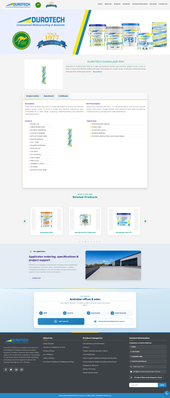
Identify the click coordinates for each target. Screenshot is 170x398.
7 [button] (97, 242)
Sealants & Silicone (90, 365)
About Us (108, 4)
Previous (25, 221)
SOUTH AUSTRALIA (139, 361)
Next (145, 221)
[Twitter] (11, 369)
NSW (134, 347)
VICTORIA (135, 351)
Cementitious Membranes (93, 344)
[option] (46, 221)
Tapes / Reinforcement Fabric (95, 351)
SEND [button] (162, 385)
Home (100, 4)
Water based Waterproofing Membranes (100, 358)
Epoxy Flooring (89, 369)
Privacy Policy (49, 351)
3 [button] (85, 242)
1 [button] (79, 242)
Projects (117, 4)
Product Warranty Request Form (148, 377)
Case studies (48, 344)
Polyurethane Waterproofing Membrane (100, 362)
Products (126, 4)
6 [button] (94, 242)
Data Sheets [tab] (49, 96)
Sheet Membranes (90, 373)
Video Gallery (48, 358)
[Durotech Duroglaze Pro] (43, 74)
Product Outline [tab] (32, 96)
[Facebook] (6, 369)
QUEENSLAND (137, 356)
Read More (97, 72)
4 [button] (88, 242)
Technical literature (140, 4)
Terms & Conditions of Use (54, 347)
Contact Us (163, 4)
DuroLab (153, 4)
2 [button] (82, 242)
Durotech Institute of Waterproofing (58, 362)
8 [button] (100, 242)
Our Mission (48, 354)
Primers (86, 347)
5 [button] (91, 242)
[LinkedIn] (16, 369)
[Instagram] (21, 369)
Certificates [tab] (63, 96)
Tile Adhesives (89, 354)
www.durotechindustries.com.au (72, 395)
